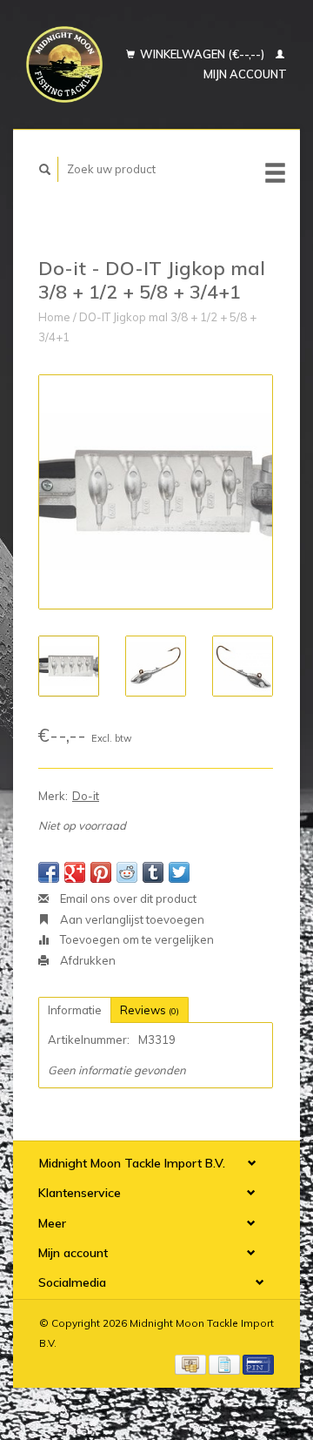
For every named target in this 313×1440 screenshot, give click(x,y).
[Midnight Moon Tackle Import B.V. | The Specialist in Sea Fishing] (64, 64)
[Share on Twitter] (179, 872)
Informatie (75, 1010)
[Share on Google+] (74, 872)
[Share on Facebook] (48, 872)
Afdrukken (86, 960)
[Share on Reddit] (127, 872)
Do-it (85, 796)
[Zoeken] (45, 169)
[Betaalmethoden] (192, 1363)
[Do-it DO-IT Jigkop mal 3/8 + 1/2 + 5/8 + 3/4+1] (155, 492)
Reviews (149, 1010)
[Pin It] (100, 872)
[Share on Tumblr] (153, 872)
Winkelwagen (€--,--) (202, 54)
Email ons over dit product (126, 898)
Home (54, 317)
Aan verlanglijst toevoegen (130, 919)
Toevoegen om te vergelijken (135, 939)
